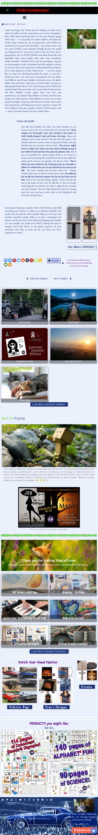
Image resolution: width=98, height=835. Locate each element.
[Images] (51, 800)
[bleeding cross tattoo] (89, 223)
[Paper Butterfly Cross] (74, 223)
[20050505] (24, 383)
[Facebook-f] (25, 800)
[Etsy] (16, 800)
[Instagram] (29, 800)
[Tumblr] (27, 260)
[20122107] (24, 344)
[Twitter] (19, 260)
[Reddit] (23, 260)
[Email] (6, 265)
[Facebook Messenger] (10, 260)
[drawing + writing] (73, 583)
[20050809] (73, 305)
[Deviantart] (34, 800)
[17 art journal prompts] (25, 635)
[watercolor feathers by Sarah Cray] (25, 609)
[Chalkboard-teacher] (12, 800)
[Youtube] (43, 800)
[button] (7, 10)
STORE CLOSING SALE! (32, 10)
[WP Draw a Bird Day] (25, 583)
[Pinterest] (14, 260)
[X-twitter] (47, 800)
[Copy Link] (40, 260)
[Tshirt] (20, 800)
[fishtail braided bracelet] (73, 635)
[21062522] (24, 305)
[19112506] (73, 344)
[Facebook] (6, 260)
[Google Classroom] (31, 260)
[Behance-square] (38, 800)
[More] (10, 265)
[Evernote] (36, 260)
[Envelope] (3, 800)
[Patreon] (7, 800)
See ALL (49, 728)
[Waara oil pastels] (73, 609)
